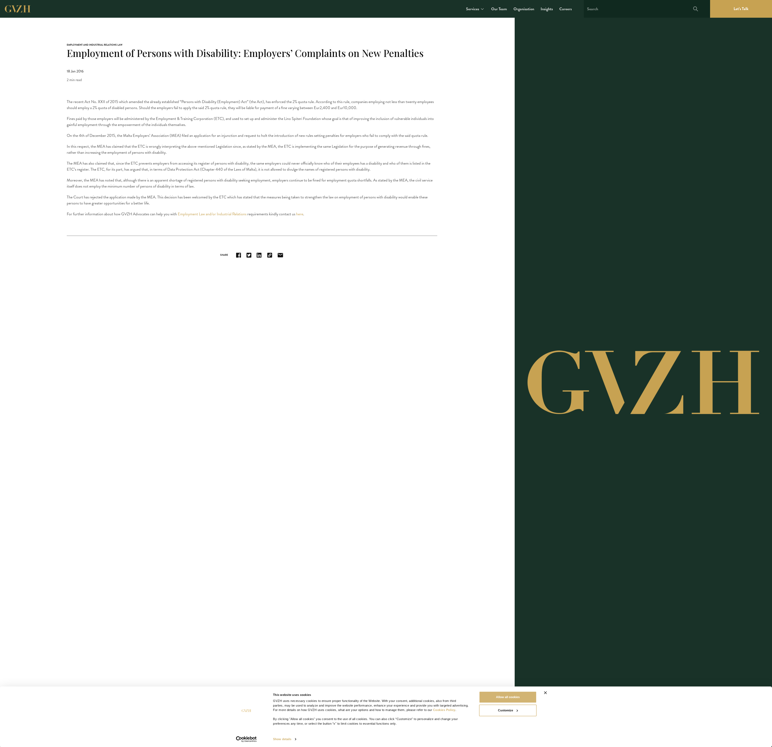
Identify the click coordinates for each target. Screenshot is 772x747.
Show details (282, 739)
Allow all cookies (508, 697)
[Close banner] (545, 692)
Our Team (499, 9)
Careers (565, 9)
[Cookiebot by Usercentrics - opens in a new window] (246, 739)
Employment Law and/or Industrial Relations (212, 214)
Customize (505, 710)
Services (472, 9)
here (299, 214)
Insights (547, 9)
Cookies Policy (444, 710)
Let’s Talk (741, 9)
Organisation (523, 9)
